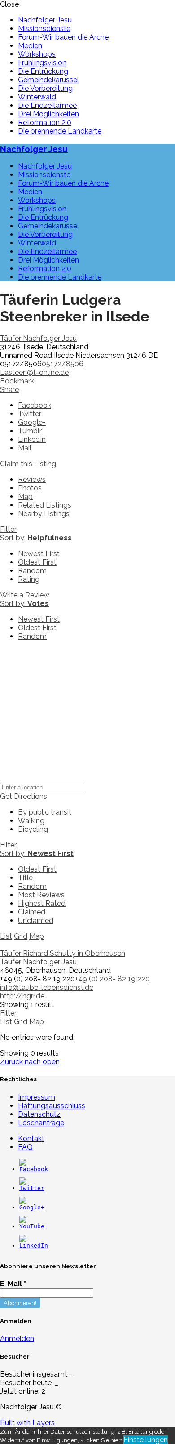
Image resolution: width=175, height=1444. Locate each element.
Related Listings (44, 505)
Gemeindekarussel (48, 80)
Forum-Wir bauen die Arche (63, 37)
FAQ (25, 1147)
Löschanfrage (41, 1123)
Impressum (36, 1097)
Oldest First (37, 562)
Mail (24, 448)
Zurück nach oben (30, 1061)
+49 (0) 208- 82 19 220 (112, 979)
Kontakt (31, 1138)
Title (25, 878)
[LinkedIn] (33, 1245)
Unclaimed (35, 920)
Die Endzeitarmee (47, 105)
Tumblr (30, 431)
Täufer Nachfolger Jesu (38, 338)
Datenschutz (39, 1114)
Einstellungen (145, 1439)
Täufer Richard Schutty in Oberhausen (62, 953)
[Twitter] (31, 1188)
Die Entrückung (43, 71)
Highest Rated (42, 903)
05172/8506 (62, 364)
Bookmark (17, 381)
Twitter (29, 414)
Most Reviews (41, 895)
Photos (30, 488)
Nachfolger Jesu (45, 20)
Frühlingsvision (42, 62)
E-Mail (13, 1283)
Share (9, 389)
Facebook (34, 405)
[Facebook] (33, 1169)
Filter (8, 529)
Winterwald (37, 97)
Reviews (32, 479)
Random (32, 570)
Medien (30, 45)
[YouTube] (31, 1226)
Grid (20, 936)
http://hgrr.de (22, 996)
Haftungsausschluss (51, 1105)
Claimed (31, 912)
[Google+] (31, 1207)
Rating (28, 579)
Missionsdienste (44, 28)
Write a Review (24, 595)
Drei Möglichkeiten (48, 114)
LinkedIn (32, 439)
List (6, 936)
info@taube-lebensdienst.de (46, 987)
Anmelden (17, 1338)
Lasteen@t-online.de (34, 372)
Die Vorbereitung (45, 88)
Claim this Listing (28, 463)
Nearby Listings (44, 513)
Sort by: (36, 538)
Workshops (37, 54)
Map (25, 496)
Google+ (32, 422)
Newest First (39, 553)
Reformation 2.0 (44, 122)
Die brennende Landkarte (59, 131)
